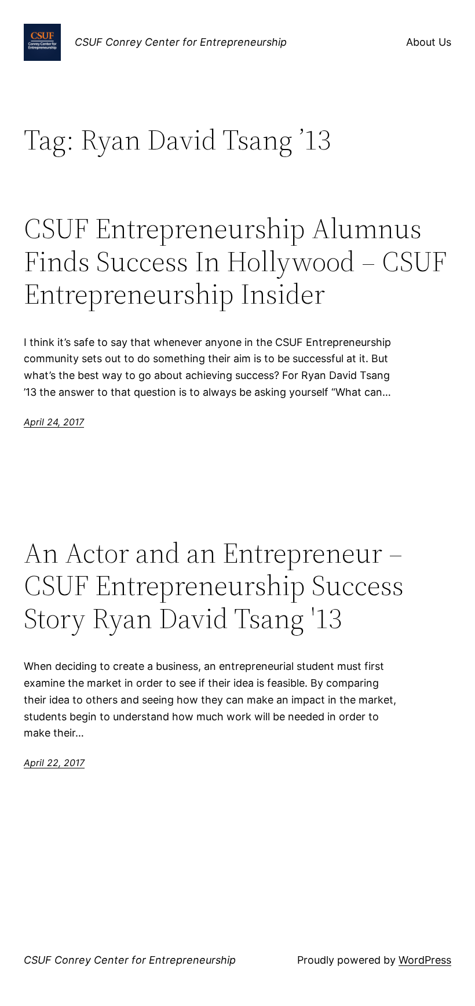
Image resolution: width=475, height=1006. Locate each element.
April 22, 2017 (54, 762)
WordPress (425, 960)
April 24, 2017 (54, 422)
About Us (428, 42)
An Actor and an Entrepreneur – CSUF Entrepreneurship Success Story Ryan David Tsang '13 (214, 586)
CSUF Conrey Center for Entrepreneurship (181, 42)
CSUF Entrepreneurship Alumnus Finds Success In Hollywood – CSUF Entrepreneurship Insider (235, 261)
